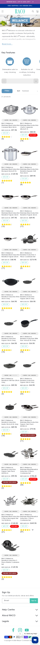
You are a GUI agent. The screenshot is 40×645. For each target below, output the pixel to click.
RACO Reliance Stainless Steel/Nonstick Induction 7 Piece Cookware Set (29, 517)
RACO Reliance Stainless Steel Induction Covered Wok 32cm (11, 125)
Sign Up (33, 600)
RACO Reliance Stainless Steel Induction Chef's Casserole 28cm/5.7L (29, 126)
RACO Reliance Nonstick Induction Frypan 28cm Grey (27, 296)
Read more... (7, 44)
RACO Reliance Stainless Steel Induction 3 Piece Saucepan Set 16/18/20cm (11, 517)
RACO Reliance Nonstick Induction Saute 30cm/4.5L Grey (10, 422)
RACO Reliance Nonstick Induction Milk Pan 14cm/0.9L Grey (29, 338)
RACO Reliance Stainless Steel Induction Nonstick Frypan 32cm (11, 213)
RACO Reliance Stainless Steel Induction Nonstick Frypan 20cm (11, 255)
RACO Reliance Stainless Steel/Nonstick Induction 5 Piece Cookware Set (29, 470)
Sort (18, 91)
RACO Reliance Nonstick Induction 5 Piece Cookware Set (28, 255)
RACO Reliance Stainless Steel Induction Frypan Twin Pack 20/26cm (29, 423)
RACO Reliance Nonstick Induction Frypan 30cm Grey (9, 338)
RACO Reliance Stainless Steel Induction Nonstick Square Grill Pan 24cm (29, 170)
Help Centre (8, 610)
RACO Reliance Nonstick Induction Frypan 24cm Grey (27, 380)
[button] (2, 11)
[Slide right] (36, 81)
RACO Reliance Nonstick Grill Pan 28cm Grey (10, 380)
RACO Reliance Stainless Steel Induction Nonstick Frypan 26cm (29, 213)
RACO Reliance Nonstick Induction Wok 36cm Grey (10, 296)
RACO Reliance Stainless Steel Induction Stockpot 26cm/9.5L (11, 169)
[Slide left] (4, 81)
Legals (5, 621)
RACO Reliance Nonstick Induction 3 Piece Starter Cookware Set (10, 561)
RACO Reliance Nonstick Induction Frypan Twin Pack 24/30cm (9, 470)
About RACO (8, 616)
